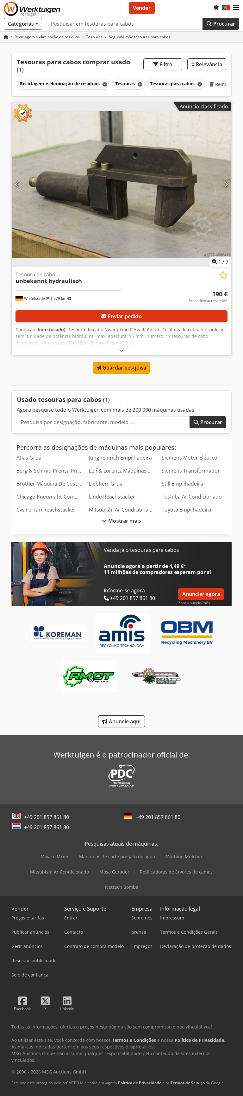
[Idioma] (226, 8)
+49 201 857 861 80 (46, 817)
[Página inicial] (6, 37)
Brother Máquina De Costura (50, 483)
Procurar (223, 23)
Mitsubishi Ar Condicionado (122, 509)
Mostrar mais (124, 520)
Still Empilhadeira (182, 483)
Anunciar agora (201, 593)
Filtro (165, 64)
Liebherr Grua (105, 483)
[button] (236, 8)
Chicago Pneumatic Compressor (54, 496)
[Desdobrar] (121, 350)
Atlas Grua (28, 457)
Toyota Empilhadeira (186, 509)
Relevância (208, 64)
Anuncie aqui (124, 721)
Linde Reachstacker (112, 496)
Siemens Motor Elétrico (189, 457)
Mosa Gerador (114, 872)
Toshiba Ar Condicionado (192, 496)
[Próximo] (225, 184)
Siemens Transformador (191, 470)
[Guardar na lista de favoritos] (223, 275)
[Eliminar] (104, 84)
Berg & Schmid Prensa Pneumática (57, 470)
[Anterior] (17, 184)
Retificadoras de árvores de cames (176, 872)
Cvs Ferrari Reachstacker (45, 509)
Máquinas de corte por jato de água (117, 857)
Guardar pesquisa (123, 367)
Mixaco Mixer (54, 857)
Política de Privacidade (139, 1083)
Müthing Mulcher (183, 857)
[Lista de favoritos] (216, 8)
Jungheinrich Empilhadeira (120, 457)
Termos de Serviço (188, 1083)
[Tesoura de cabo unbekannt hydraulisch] (121, 184)
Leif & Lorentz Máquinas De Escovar (131, 470)
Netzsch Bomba (121, 887)
